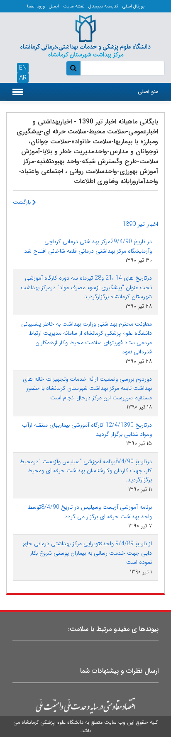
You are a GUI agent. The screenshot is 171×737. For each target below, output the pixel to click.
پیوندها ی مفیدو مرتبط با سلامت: (113, 629)
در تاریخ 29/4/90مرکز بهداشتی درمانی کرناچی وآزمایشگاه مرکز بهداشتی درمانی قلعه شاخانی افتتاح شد (88, 246)
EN (23, 68)
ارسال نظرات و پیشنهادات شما (119, 671)
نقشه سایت (73, 6)
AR (23, 78)
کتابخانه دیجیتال (103, 6)
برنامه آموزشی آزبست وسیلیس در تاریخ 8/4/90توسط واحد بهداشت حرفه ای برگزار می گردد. (89, 512)
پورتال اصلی (133, 6)
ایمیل (54, 6)
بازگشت (22, 202)
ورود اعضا (36, 6)
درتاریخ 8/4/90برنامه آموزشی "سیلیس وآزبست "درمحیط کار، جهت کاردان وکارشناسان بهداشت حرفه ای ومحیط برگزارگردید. (86, 471)
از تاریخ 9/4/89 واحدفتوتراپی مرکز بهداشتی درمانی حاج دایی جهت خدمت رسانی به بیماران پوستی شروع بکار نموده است (87, 553)
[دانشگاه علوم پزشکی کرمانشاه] (85, 35)
